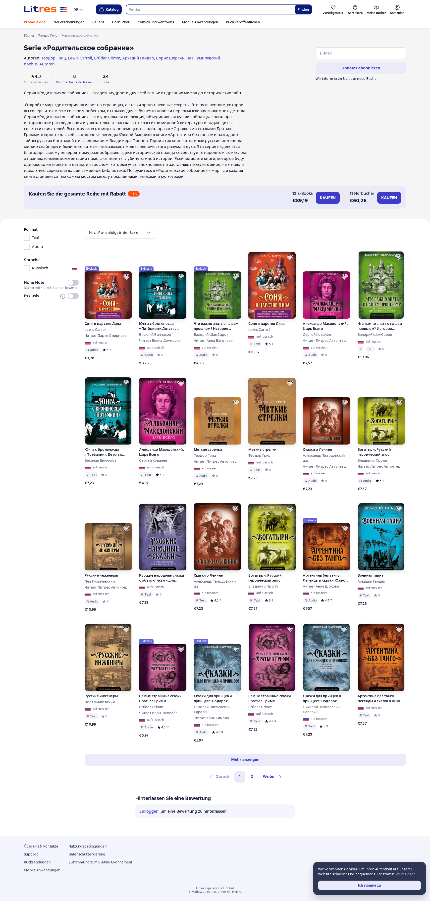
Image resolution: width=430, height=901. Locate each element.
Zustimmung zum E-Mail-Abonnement (100, 862)
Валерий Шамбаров (211, 334)
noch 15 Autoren (39, 64)
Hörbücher (121, 22)
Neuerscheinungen (69, 22)
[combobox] (210, 9)
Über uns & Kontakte (41, 846)
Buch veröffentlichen (243, 22)
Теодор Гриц (205, 455)
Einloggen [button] (149, 811)
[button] (273, 777)
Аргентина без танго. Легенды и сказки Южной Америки (325, 578)
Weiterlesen (405, 874)
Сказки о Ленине (317, 449)
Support (31, 854)
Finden (303, 9)
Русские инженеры (101, 575)
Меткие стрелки (208, 449)
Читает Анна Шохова (321, 586)
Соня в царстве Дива (103, 323)
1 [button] (240, 776)
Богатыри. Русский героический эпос (374, 452)
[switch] (73, 283)
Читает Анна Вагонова (213, 340)
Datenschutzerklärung (87, 854)
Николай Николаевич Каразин (212, 709)
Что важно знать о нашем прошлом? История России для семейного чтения (216, 326)
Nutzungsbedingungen (87, 846)
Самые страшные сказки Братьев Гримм (160, 698)
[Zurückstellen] (126, 276)
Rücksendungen (37, 862)
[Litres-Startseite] (45, 9)
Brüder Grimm (151, 707)
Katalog (112, 9)
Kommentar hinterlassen (74, 82)
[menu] (78, 9)
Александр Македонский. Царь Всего (325, 326)
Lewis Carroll (95, 329)
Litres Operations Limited (215, 888)
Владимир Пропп (372, 460)
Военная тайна (370, 575)
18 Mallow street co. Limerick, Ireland (214, 892)
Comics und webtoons (156, 22)
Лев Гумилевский (100, 581)
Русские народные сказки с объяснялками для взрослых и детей (161, 578)
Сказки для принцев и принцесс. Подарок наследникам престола (214, 698)
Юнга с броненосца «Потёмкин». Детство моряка (158, 326)
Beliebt (98, 22)
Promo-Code (35, 22)
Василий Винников (155, 334)
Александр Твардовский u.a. (324, 458)
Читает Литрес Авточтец (324, 340)
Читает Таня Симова (211, 718)
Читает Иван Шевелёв (158, 713)
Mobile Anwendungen (200, 22)
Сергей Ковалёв (317, 334)
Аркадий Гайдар (371, 581)
